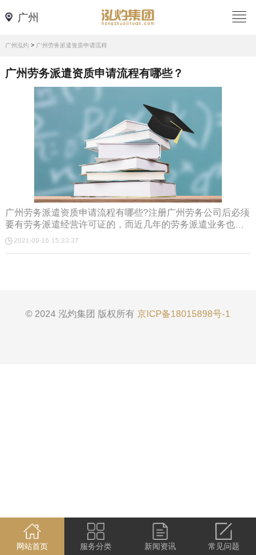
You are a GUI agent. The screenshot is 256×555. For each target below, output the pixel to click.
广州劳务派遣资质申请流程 (71, 45)
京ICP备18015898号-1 (183, 313)
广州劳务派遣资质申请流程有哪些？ (94, 73)
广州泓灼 (17, 45)
